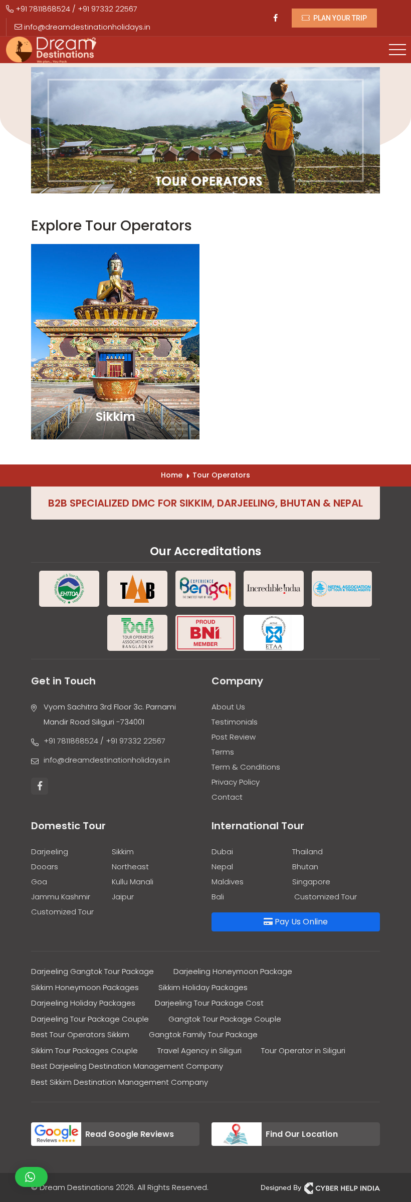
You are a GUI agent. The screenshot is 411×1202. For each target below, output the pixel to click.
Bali (218, 896)
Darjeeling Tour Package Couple (90, 1019)
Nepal (222, 866)
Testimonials (235, 721)
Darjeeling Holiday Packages (83, 1003)
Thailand (307, 851)
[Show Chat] (31, 1177)
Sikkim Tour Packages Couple (84, 1050)
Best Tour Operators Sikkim (80, 1034)
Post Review (234, 737)
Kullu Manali (132, 881)
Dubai (222, 851)
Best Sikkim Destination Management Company (119, 1082)
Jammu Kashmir (60, 896)
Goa (39, 881)
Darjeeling (49, 851)
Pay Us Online (300, 921)
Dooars (44, 866)
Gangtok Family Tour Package (203, 1034)
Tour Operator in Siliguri (303, 1050)
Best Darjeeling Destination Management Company (127, 1066)
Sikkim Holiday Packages (203, 987)
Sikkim (123, 851)
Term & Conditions (246, 767)
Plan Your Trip (339, 18)
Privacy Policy (236, 782)
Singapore (311, 881)
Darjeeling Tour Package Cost (209, 1003)
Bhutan (305, 866)
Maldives (228, 881)
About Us (228, 706)
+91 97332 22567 (107, 9)
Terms (223, 752)
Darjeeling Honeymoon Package (232, 971)
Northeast (130, 866)
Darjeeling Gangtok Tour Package (92, 971)
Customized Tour (62, 911)
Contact (227, 797)
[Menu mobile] (397, 50)
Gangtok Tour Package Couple (224, 1019)
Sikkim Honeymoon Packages (85, 987)
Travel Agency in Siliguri (199, 1050)
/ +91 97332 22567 (132, 741)
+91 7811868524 (42, 9)
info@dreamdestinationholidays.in (86, 27)
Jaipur (123, 896)
